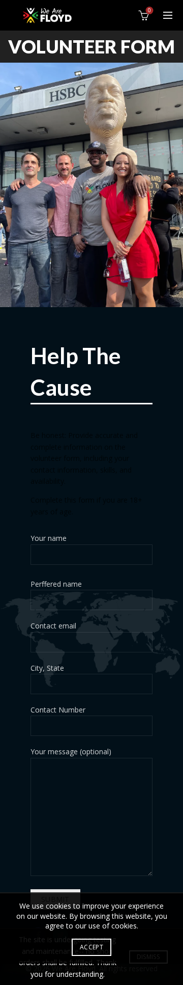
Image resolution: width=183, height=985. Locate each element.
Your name (48, 538)
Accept (91, 947)
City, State (47, 668)
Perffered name (56, 584)
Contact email (53, 626)
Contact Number (57, 710)
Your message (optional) (70, 751)
